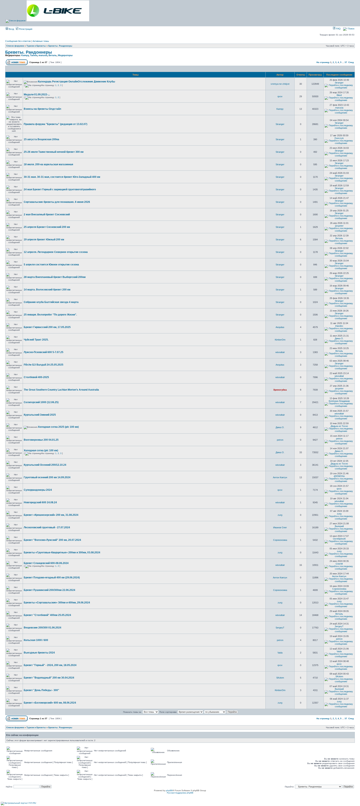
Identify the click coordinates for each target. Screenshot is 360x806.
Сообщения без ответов (18, 41)
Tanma (33, 55)
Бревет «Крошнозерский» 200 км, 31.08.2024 (51, 514)
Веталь (53, 55)
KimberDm (280, 339)
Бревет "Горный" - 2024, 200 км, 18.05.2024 (50, 665)
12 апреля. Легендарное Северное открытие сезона (56, 252)
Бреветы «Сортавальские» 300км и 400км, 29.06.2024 (57, 602)
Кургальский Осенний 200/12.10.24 (45, 464)
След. (351, 62)
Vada (280, 652)
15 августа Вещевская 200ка (41, 139)
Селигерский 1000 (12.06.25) (41, 402)
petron (280, 440)
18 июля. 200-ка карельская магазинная (48, 164)
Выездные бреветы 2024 (39, 652)
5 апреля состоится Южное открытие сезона (51, 264)
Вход (11, 29)
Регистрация (25, 29)
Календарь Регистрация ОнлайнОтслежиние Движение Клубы (76, 81)
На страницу (323, 62)
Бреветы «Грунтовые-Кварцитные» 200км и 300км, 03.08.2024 (62, 552)
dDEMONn (339, 476)
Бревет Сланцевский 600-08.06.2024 (46, 563)
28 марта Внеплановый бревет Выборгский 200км (55, 277)
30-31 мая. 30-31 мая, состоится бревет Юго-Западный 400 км (62, 176)
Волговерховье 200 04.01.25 (41, 439)
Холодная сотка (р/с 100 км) (41, 450)
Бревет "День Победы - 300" (41, 690)
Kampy (25, 55)
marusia (43, 55)
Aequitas (280, 327)
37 (346, 62)
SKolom (280, 677)
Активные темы (40, 41)
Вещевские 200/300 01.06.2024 (42, 627)
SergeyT (280, 627)
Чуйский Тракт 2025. (36, 339)
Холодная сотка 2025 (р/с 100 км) (58, 426)
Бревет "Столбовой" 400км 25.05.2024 (47, 615)
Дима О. (339, 338)
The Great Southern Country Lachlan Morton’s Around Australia (61, 389)
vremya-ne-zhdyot (280, 84)
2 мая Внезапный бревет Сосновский (47, 214)
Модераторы (65, 55)
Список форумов (15, 46)
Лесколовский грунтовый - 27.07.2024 (47, 527)
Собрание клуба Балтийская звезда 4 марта (51, 302)
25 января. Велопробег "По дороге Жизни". (50, 314)
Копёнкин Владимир (339, 401)
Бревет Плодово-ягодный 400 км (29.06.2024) (52, 577)
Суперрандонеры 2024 (38, 489)
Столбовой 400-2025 (36, 377)
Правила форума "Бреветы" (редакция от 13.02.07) (55, 124)
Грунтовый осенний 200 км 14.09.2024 (47, 477)
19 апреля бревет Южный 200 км (44, 239)
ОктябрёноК (339, 538)
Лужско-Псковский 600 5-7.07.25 (43, 352)
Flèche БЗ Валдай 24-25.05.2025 (43, 364)
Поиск (350, 28)
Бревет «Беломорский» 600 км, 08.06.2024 (50, 702)
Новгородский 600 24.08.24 (40, 502)
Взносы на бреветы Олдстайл (42, 108)
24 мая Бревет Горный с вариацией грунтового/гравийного (60, 189)
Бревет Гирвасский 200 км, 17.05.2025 (47, 327)
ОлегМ (339, 564)
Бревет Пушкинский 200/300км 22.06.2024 (49, 590)
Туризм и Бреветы (36, 46)
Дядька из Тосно (339, 426)
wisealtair (280, 352)
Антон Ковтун (280, 477)
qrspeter (339, 226)
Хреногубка (280, 389)
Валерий (339, 526)
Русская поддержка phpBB (180, 793)
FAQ (338, 28)
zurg (280, 515)
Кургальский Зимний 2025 (40, 414)
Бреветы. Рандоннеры (60, 46)
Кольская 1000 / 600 (36, 640)
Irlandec (339, 326)
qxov (280, 96)
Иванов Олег (280, 527)
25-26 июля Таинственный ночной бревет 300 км (54, 151)
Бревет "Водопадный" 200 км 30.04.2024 (49, 677)
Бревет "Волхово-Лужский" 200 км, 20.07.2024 (52, 540)
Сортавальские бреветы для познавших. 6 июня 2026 (57, 202)
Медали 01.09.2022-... (37, 94)
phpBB (169, 790)
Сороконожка (280, 540)
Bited (339, 95)
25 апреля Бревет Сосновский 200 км (47, 227)
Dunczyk (339, 138)
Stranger (339, 82)
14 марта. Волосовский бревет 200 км (47, 289)
